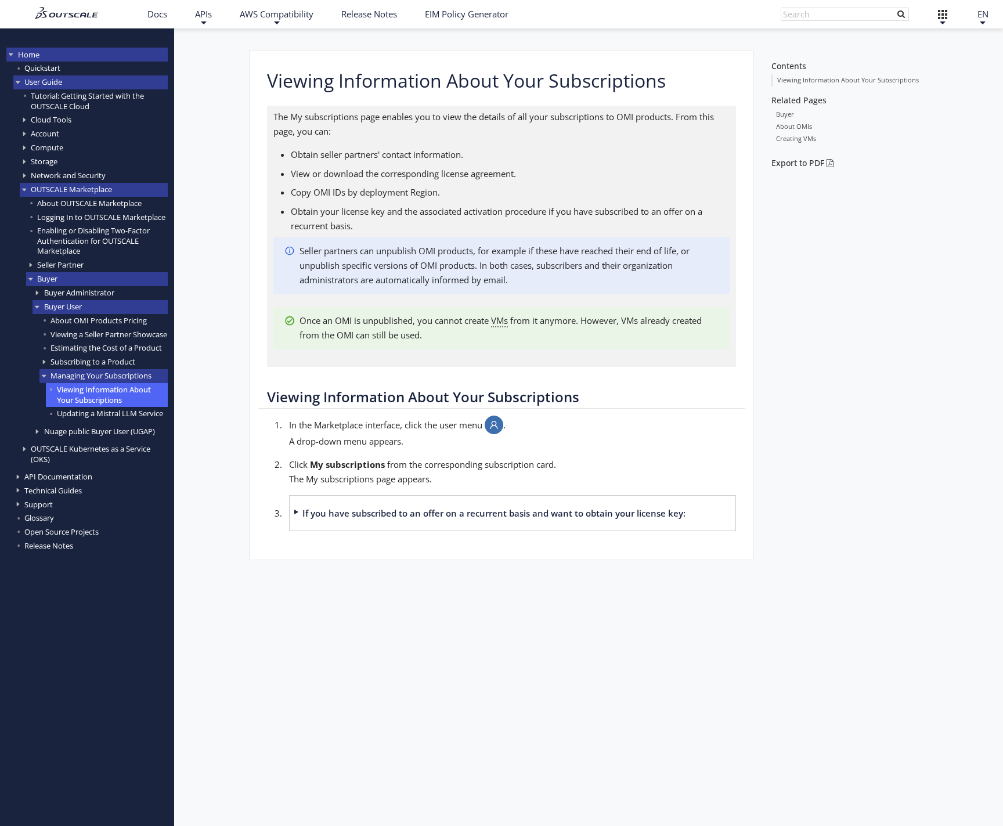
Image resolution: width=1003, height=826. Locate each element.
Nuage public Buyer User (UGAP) (99, 431)
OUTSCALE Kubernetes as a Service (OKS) (90, 453)
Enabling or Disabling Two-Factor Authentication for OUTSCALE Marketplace (93, 240)
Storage (44, 161)
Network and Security (68, 175)
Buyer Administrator (79, 292)
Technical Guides (53, 490)
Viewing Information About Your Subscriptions (104, 394)
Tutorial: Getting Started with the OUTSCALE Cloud (87, 101)
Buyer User (63, 306)
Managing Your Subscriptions (100, 375)
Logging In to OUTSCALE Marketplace (101, 217)
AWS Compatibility (276, 14)
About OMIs (794, 126)
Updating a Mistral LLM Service (110, 413)
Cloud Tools (51, 119)
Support (38, 504)
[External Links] (943, 14)
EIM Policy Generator (466, 14)
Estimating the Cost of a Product (106, 347)
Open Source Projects (61, 531)
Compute (47, 147)
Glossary (39, 518)
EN (982, 14)
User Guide (43, 82)
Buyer (47, 278)
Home (28, 54)
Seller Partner (60, 264)
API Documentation (58, 476)
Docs (157, 14)
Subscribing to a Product (92, 361)
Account (45, 133)
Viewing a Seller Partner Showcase (108, 334)
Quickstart (42, 68)
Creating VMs (796, 138)
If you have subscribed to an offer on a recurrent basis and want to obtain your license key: (493, 513)
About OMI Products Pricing (98, 320)
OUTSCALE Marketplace (71, 189)
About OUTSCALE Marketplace (89, 203)
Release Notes (369, 14)
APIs (203, 14)
